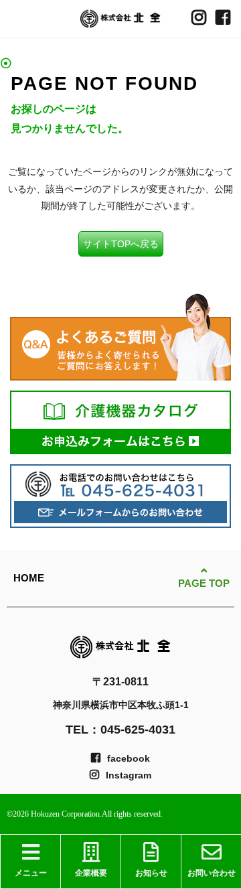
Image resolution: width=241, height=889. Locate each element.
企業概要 (91, 873)
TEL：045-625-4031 (120, 729)
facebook (128, 758)
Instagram (128, 775)
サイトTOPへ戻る (121, 243)
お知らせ (151, 873)
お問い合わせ (211, 873)
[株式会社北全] (120, 18)
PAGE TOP (204, 582)
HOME (28, 578)
